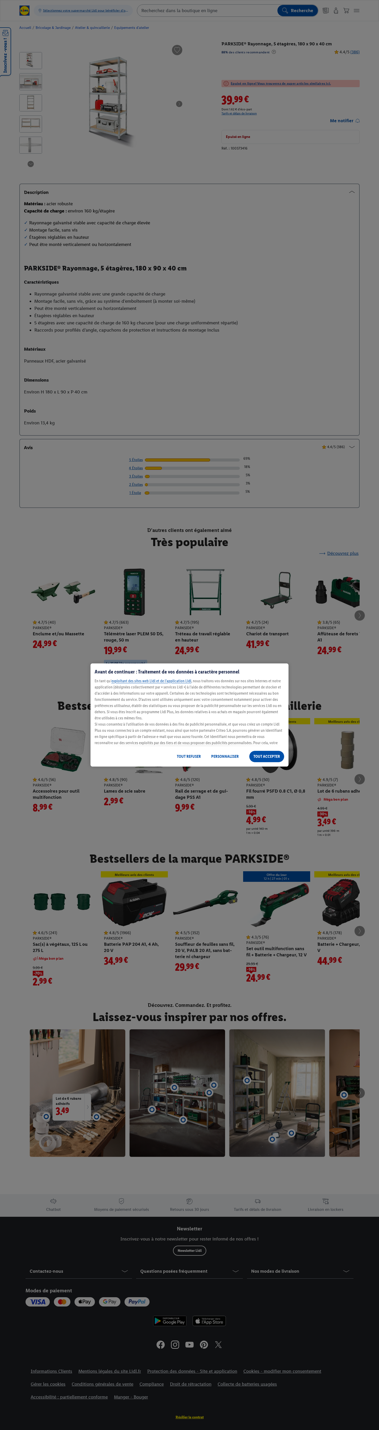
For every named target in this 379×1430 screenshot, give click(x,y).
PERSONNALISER (225, 756)
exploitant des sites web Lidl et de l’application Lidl (151, 680)
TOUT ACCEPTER (266, 756)
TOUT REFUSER (189, 756)
